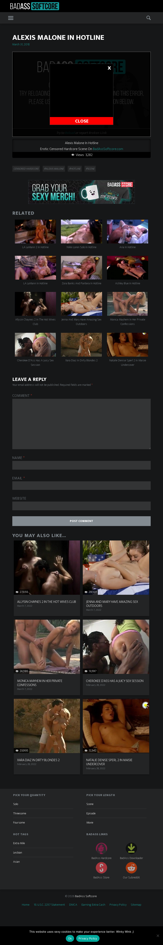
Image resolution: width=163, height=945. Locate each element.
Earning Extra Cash (93, 904)
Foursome (19, 822)
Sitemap (136, 904)
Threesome (19, 813)
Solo (15, 804)
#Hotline (74, 168)
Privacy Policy (118, 904)
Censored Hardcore (26, 168)
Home (26, 904)
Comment (22, 396)
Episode (91, 813)
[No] (158, 936)
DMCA (73, 904)
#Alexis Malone (54, 168)
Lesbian (17, 852)
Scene (89, 804)
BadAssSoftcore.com (108, 149)
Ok (70, 938)
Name (18, 458)
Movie (89, 822)
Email (18, 478)
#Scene (90, 168)
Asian (16, 861)
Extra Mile (19, 843)
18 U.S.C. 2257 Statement (49, 904)
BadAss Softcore (86, 896)
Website (19, 499)
